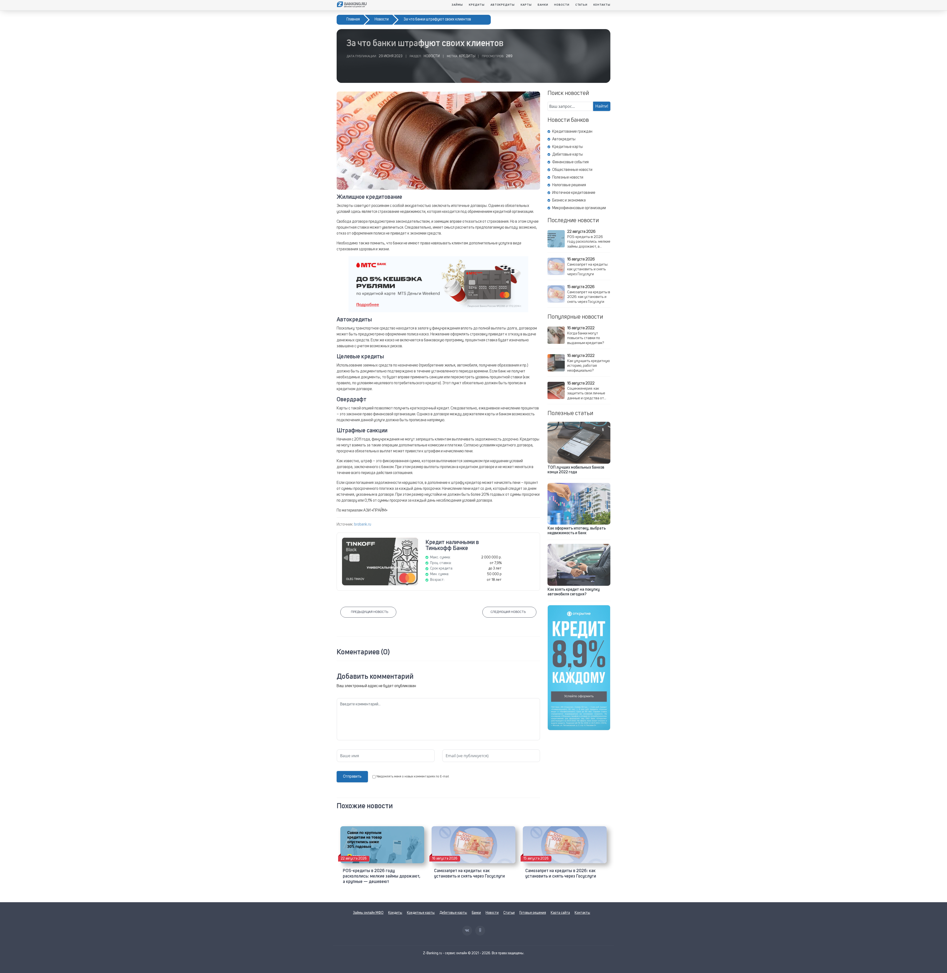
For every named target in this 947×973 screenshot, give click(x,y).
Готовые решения (532, 913)
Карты (526, 4)
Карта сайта (560, 913)
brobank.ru (362, 525)
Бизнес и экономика (569, 200)
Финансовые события (570, 162)
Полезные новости (567, 178)
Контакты (601, 4)
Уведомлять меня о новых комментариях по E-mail (412, 776)
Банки (543, 4)
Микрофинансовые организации (579, 208)
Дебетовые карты (567, 155)
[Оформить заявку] (578, 668)
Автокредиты (503, 4)
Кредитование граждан (572, 132)
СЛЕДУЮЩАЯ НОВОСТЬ (508, 612)
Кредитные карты (567, 147)
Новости (561, 4)
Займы (457, 4)
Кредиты (477, 4)
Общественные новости (572, 170)
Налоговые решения (569, 185)
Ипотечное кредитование (573, 193)
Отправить (352, 777)
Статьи (581, 4)
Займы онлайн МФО (368, 913)
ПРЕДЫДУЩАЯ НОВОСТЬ (369, 612)
